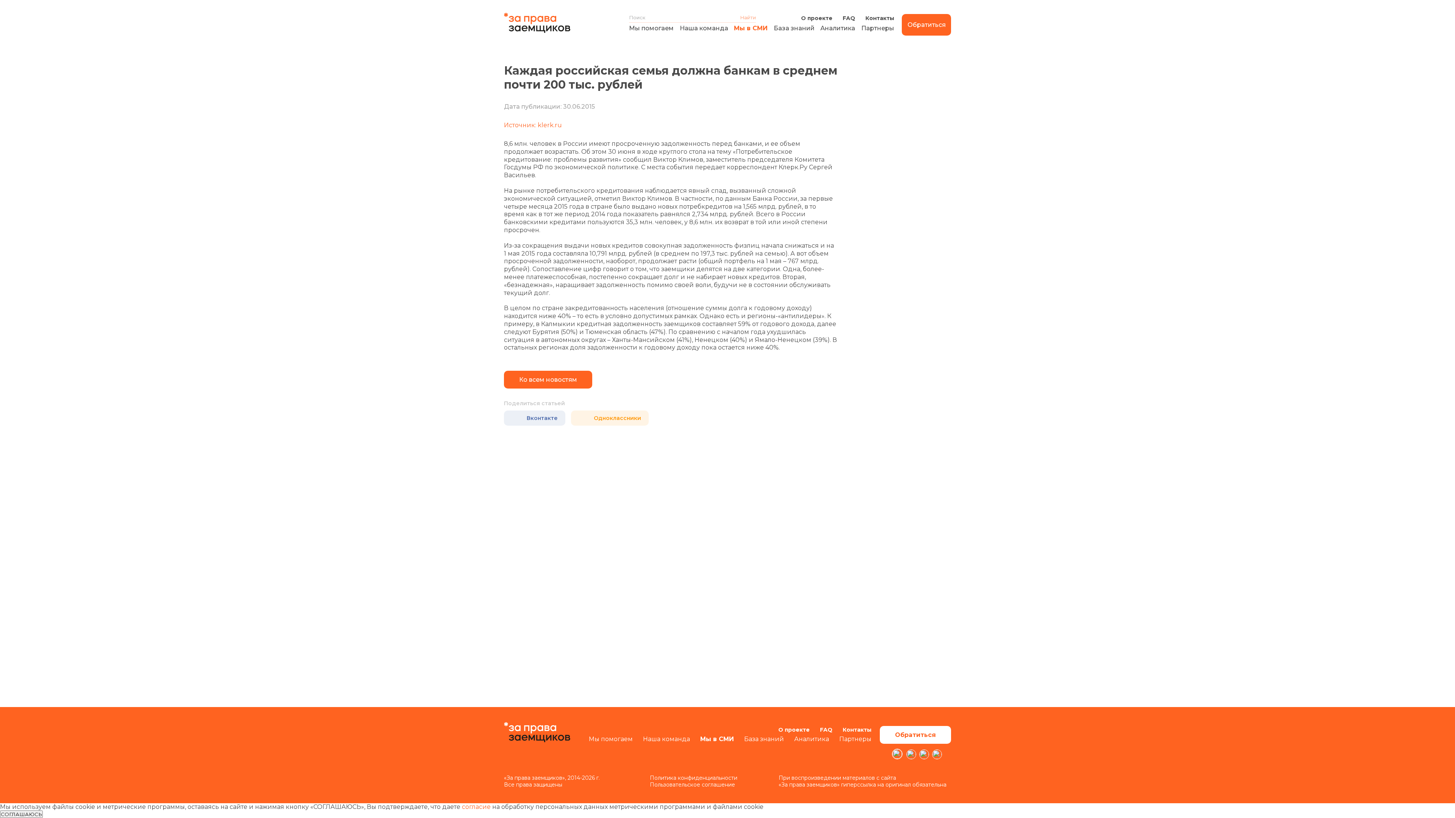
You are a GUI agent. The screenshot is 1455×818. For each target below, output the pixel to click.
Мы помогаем (651, 28)
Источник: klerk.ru (533, 125)
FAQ (849, 18)
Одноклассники (617, 418)
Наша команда (704, 28)
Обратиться (926, 24)
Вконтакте (542, 418)
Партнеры (877, 28)
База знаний (794, 28)
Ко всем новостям (548, 379)
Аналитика (837, 28)
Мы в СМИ (751, 28)
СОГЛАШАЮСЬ (21, 814)
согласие (476, 806)
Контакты (879, 18)
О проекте (816, 18)
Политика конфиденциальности (693, 777)
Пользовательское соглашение (692, 784)
